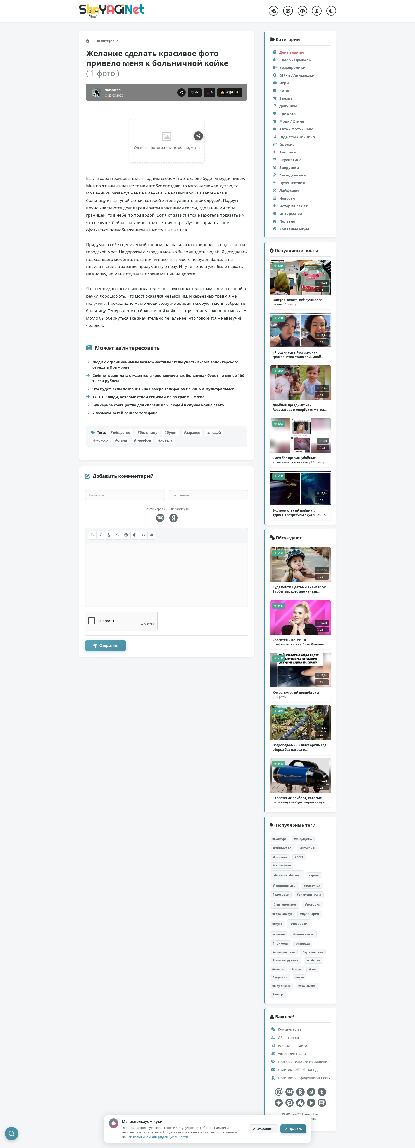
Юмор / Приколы (295, 59)
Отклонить (265, 1129)
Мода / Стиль (291, 121)
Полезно (287, 221)
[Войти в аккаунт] (317, 11)
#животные (312, 885)
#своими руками (286, 960)
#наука (277, 924)
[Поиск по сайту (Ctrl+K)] (11, 1133)
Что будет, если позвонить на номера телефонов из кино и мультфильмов (163, 388)
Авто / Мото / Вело (296, 129)
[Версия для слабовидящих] (302, 11)
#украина (280, 977)
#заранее (192, 432)
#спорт (296, 969)
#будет (171, 432)
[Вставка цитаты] (143, 535)
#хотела (165, 440)
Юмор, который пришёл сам (296, 694)
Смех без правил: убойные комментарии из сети (298, 460)
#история (312, 904)
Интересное (290, 213)
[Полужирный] (92, 535)
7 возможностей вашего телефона (125, 412)
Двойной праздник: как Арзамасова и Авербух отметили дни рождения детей (299, 407)
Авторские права (291, 1053)
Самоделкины (292, 175)
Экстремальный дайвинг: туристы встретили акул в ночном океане (300, 512)
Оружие (287, 144)
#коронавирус (282, 914)
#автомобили (287, 875)
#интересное (284, 904)
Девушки (288, 105)
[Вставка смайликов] (126, 535)
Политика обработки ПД (297, 1069)
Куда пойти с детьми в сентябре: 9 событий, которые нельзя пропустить (299, 589)
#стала (121, 440)
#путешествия (313, 952)
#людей (214, 432)
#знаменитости (309, 895)
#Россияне (279, 857)
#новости (299, 923)
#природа (303, 943)
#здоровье (281, 895)
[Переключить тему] (331, 11)
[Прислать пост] (288, 11)
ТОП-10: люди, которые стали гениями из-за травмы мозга (148, 396)
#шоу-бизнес (281, 986)
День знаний (291, 52)
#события (313, 960)
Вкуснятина (290, 159)
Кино (284, 90)
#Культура (279, 839)
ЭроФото (287, 113)
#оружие (278, 934)
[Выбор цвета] (134, 535)
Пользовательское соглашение (303, 1061)
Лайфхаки (289, 190)
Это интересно (106, 41)
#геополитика (284, 885)
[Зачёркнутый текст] (117, 535)
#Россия (307, 848)
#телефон (142, 440)
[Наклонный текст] (100, 535)
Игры (284, 82)
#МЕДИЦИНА (303, 839)
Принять (295, 1129)
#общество (120, 432)
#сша (313, 969)
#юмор (278, 994)
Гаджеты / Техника (297, 136)
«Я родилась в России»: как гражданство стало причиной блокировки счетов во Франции (299, 354)
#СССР (299, 857)
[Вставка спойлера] (151, 535)
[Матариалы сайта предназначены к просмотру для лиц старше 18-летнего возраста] (279, 1092)
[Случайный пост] (273, 11)
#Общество (282, 848)
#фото (299, 977)
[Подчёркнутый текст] (109, 535)
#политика (303, 934)
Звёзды (286, 98)
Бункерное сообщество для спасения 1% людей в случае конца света (158, 404)
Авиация (287, 152)
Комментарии (289, 1029)
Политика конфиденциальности (304, 1077)
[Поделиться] (181, 92)
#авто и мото (281, 865)
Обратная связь (290, 1037)
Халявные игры (294, 228)
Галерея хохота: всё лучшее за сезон (298, 302)
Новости (287, 198)
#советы (278, 969)
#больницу (147, 432)
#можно (100, 440)
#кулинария (309, 914)
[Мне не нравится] (237, 92)
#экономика (307, 986)
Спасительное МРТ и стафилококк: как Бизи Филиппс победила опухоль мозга (300, 642)
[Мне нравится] (222, 92)
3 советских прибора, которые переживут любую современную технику (299, 800)
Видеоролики (292, 67)
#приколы (280, 943)
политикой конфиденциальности (160, 1137)
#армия (314, 875)
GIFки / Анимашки (297, 75)
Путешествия (292, 182)
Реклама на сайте (292, 1045)
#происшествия (283, 952)
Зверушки (289, 167)
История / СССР (293, 205)
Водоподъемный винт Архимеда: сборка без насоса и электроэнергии (300, 747)
